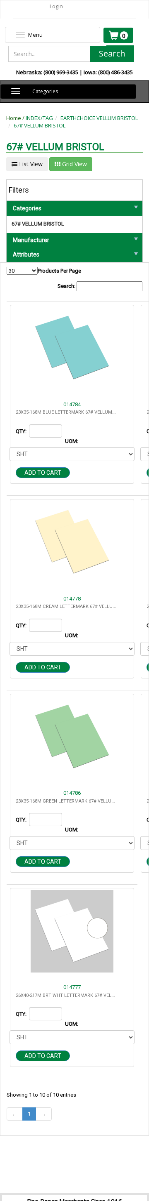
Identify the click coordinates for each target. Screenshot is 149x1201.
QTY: (22, 431)
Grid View (73, 164)
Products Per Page (59, 271)
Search (112, 53)
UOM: (72, 441)
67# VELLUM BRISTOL (39, 125)
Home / (16, 118)
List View (30, 164)
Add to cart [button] (42, 472)
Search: (67, 286)
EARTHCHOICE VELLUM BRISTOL (99, 118)
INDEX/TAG (39, 118)
